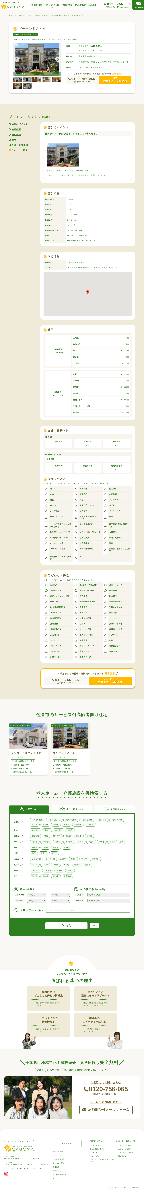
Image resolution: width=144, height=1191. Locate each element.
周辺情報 (16, 134)
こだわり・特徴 (20, 150)
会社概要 (92, 5)
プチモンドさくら (64, 753)
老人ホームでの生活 (125, 1152)
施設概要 (16, 129)
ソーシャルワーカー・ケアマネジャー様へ (102, 1161)
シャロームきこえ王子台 (26, 753)
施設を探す (38, 5)
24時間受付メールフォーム (109, 1109)
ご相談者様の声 (80, 5)
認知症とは (122, 1156)
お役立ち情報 (67, 5)
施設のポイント (20, 124)
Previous (18, 59)
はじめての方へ (95, 1145)
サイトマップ (58, 1178)
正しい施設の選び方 (97, 1149)
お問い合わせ (58, 1171)
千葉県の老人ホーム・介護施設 (28, 15)
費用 (14, 140)
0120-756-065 (83, 79)
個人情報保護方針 (59, 1175)
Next (56, 59)
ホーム (11, 15)
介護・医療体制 (20, 145)
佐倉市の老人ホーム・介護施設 (55, 15)
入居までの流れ (95, 1152)
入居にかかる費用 (125, 1149)
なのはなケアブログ (60, 1155)
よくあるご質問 (59, 1163)
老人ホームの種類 (125, 1145)
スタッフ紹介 (95, 1156)
